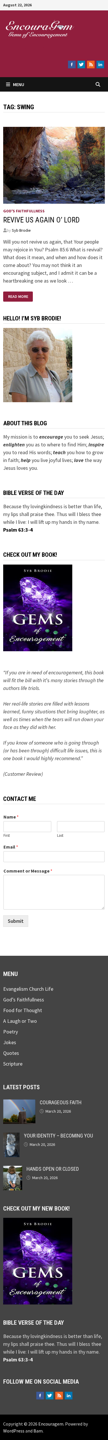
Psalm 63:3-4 (18, 529)
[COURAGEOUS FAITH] (19, 1103)
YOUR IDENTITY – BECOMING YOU (58, 1136)
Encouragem (38, 46)
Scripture (12, 1063)
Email (10, 847)
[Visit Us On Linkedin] (100, 64)
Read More (18, 297)
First (6, 835)
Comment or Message (27, 871)
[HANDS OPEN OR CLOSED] (12, 1169)
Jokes (9, 1042)
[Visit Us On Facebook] (71, 64)
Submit (16, 921)
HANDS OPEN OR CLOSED (52, 1169)
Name (11, 817)
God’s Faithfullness (23, 999)
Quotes (11, 1053)
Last (60, 835)
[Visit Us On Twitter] (81, 64)
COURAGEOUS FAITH (61, 1102)
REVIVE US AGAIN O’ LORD (41, 220)
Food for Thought (22, 1010)
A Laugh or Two (20, 1021)
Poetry (10, 1031)
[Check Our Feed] (90, 64)
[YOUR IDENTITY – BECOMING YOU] (11, 1136)
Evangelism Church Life (28, 989)
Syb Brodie (21, 230)
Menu (18, 84)
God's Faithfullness (24, 211)
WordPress (13, 1431)
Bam (38, 1431)
